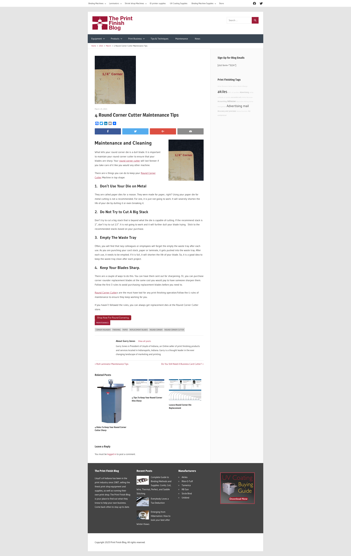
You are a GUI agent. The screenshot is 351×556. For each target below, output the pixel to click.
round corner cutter (129, 160)
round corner (156, 330)
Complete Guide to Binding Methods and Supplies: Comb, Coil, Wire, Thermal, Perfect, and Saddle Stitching (154, 485)
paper (125, 330)
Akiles (184, 477)
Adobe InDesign (242, 86)
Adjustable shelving (242, 101)
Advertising (244, 92)
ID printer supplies (158, 3)
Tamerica (186, 485)
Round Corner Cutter (106, 292)
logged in (111, 454)
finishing (117, 330)
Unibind (185, 497)
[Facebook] (108, 131)
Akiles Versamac (247, 97)
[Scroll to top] (346, 551)
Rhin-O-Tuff (187, 481)
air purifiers (235, 92)
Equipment (96, 38)
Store (221, 3)
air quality (227, 97)
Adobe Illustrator (242, 111)
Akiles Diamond (223, 86)
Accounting (222, 101)
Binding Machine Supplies (202, 3)
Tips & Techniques (159, 38)
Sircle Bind (187, 493)
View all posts (144, 341)
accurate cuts (236, 97)
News (197, 38)
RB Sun (185, 489)
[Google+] (163, 131)
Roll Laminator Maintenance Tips (112, 363)
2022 (229, 92)
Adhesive (231, 101)
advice (235, 86)
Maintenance (181, 38)
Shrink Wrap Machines (134, 3)
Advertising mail (238, 106)
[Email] (190, 131)
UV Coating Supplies (178, 3)
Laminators (114, 3)
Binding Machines (96, 3)
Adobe (230, 86)
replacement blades (139, 330)
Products (115, 38)
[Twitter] (135, 131)
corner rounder (103, 330)
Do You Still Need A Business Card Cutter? (181, 363)
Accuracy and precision (227, 111)
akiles (222, 91)
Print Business (135, 38)
